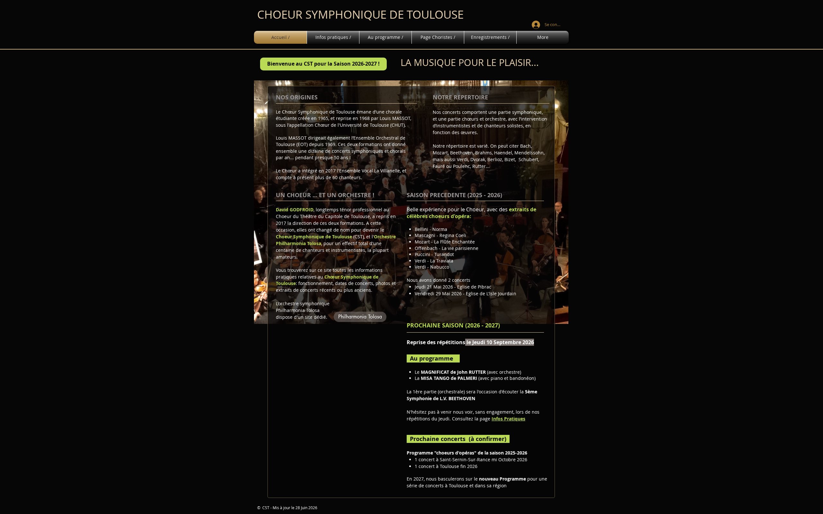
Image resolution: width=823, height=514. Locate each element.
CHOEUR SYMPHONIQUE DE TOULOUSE (360, 14)
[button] (323, 64)
